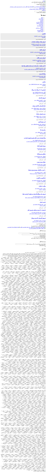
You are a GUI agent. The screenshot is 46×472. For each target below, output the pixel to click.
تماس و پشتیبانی (13, 6)
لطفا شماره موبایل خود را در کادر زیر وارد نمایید (36, 244)
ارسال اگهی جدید (26, 6)
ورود (35, 6)
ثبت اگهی (44, 10)
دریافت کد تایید (42, 235)
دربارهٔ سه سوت (20, 6)
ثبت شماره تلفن (42, 245)
